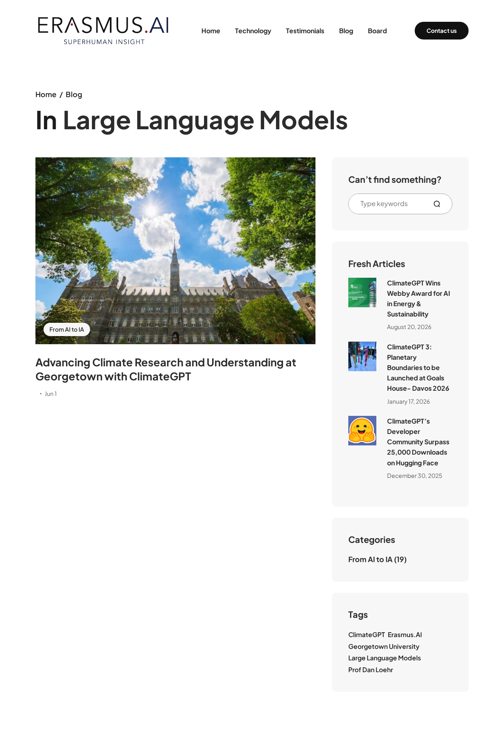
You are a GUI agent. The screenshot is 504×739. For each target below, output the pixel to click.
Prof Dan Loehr (370, 670)
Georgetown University (384, 646)
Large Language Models (384, 658)
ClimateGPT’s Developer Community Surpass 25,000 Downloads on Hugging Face (418, 442)
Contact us (442, 30)
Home (45, 94)
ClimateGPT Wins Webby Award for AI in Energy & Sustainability (418, 298)
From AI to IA (66, 329)
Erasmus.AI (405, 634)
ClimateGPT (366, 634)
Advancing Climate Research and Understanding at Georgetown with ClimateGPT (165, 369)
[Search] (440, 204)
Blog (74, 94)
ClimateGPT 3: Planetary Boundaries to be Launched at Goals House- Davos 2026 (418, 368)
